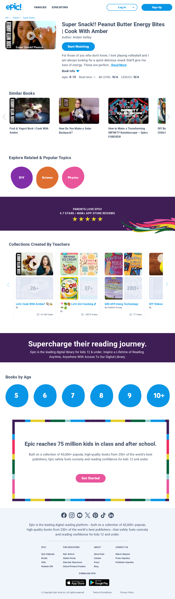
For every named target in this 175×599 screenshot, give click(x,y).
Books (44, 558)
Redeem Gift (47, 566)
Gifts (43, 562)
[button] (34, 285)
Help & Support (123, 554)
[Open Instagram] (72, 515)
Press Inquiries (123, 558)
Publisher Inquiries (125, 562)
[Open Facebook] (64, 515)
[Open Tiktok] (103, 515)
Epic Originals (47, 554)
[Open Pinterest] (95, 515)
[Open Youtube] (79, 515)
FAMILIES (40, 7)
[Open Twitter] (87, 515)
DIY (7, 18)
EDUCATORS (60, 7)
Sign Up (157, 7)
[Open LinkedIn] (111, 515)
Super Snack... (30, 18)
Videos (15, 18)
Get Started (91, 478)
